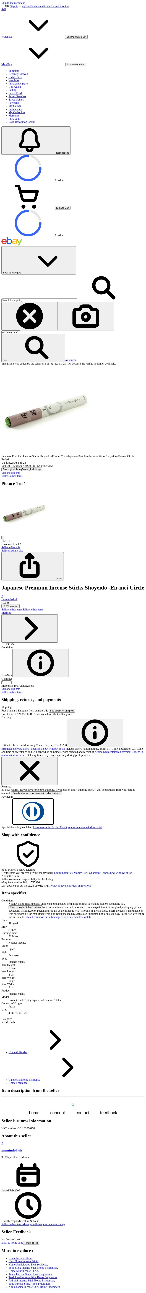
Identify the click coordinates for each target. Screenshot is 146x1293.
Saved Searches (17, 96)
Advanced (71, 360)
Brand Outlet (44, 6)
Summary (14, 70)
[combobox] (39, 300)
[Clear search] (29, 316)
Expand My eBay (76, 64)
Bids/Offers (15, 77)
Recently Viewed (18, 73)
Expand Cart (62, 208)
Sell (3, 9)
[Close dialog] (29, 771)
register (26, 6)
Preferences (15, 109)
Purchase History (18, 83)
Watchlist (14, 80)
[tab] (73, 876)
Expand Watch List (76, 37)
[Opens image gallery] (2, 537)
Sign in (14, 6)
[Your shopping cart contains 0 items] (28, 207)
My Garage (15, 105)
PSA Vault (14, 118)
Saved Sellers (16, 99)
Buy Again (15, 86)
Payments (14, 102)
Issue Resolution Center (22, 121)
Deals (33, 6)
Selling (12, 89)
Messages (14, 115)
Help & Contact (60, 6)
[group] (73, 513)
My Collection (17, 112)
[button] (33, 348)
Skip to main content (13, 2)
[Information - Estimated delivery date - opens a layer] (95, 733)
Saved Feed (15, 93)
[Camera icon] (86, 316)
